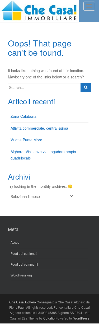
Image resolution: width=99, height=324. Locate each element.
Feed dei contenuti (24, 253)
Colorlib (49, 318)
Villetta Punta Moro (26, 139)
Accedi (15, 242)
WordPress (81, 318)
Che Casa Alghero (22, 302)
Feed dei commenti (24, 264)
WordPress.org (21, 275)
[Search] (86, 87)
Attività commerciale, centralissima (39, 128)
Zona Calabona (23, 116)
